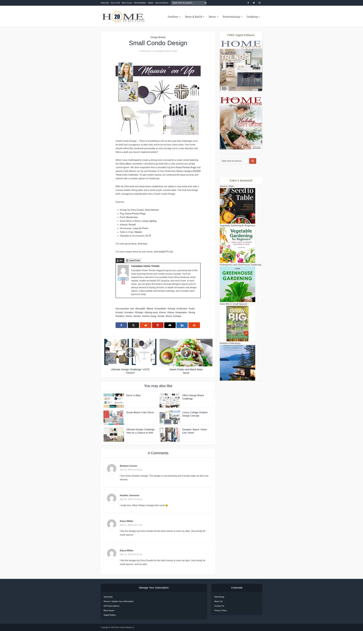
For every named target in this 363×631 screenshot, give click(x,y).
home (163, 312)
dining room (152, 312)
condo (120, 312)
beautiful (141, 308)
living (192, 312)
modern (120, 316)
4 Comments (145, 51)
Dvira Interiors (152, 210)
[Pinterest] (123, 282)
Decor (212, 16)
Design (139, 312)
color (192, 308)
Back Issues (127, 3)
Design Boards (158, 37)
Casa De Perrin (140, 228)
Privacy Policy (220, 610)
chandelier (161, 308)
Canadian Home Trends (166, 51)
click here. (143, 243)
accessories (123, 308)
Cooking (252, 16)
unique (177, 316)
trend (169, 316)
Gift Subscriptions (111, 606)
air (132, 308)
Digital (150, 3)
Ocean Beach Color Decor (140, 412)
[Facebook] (123, 279)
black (150, 308)
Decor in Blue (133, 395)
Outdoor (173, 16)
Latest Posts (134, 260)
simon (138, 316)
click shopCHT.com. (163, 251)
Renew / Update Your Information (119, 601)
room (129, 316)
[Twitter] (119, 279)
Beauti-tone (132, 217)
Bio (121, 260)
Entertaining (231, 16)
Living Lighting (149, 221)
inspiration (182, 312)
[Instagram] (127, 279)
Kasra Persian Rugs (186, 167)
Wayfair (138, 232)
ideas (171, 312)
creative (130, 312)
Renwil (132, 224)
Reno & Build (193, 16)
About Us (218, 601)
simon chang (149, 316)
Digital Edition (110, 615)
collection (182, 308)
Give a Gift (115, 3)
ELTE (148, 236)
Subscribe (105, 3)
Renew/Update (140, 3)
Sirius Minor (125, 164)
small (161, 316)
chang (172, 308)
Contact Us (219, 606)
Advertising (219, 597)
